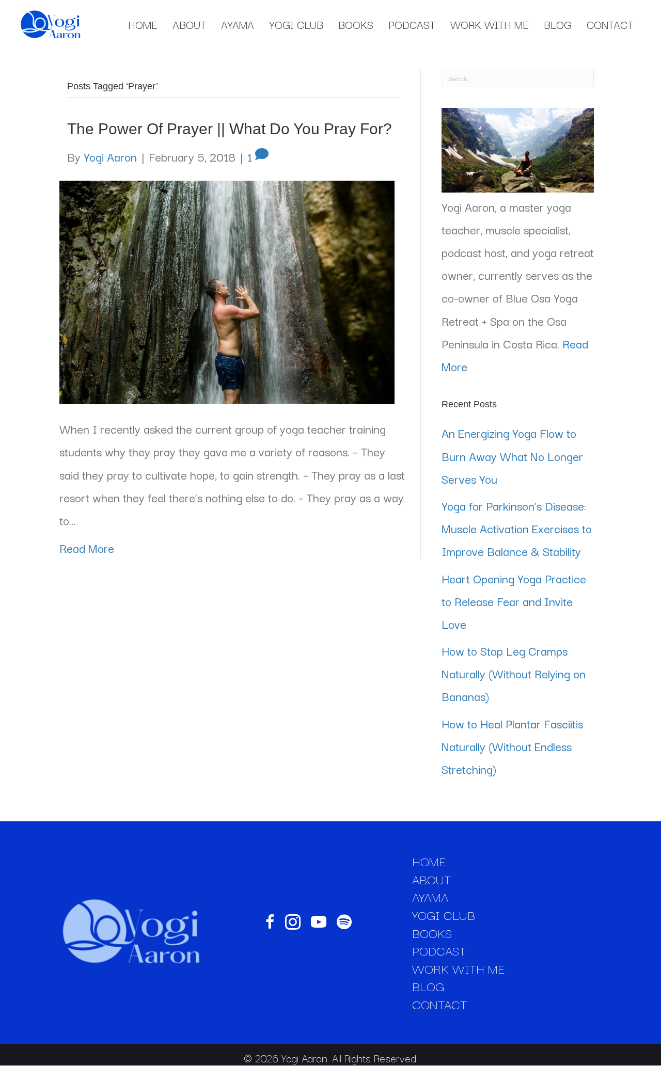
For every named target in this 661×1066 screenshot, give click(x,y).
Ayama (237, 24)
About (189, 24)
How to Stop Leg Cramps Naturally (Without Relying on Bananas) (514, 673)
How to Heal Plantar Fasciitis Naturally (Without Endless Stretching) (512, 746)
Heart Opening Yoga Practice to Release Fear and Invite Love (514, 601)
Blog (558, 24)
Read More (86, 547)
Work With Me (489, 24)
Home (143, 24)
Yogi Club (296, 24)
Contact (610, 24)
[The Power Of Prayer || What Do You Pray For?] (227, 290)
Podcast (411, 24)
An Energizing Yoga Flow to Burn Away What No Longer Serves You (512, 455)
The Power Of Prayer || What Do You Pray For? (229, 128)
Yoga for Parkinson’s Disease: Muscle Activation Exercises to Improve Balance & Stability (517, 528)
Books (355, 24)
